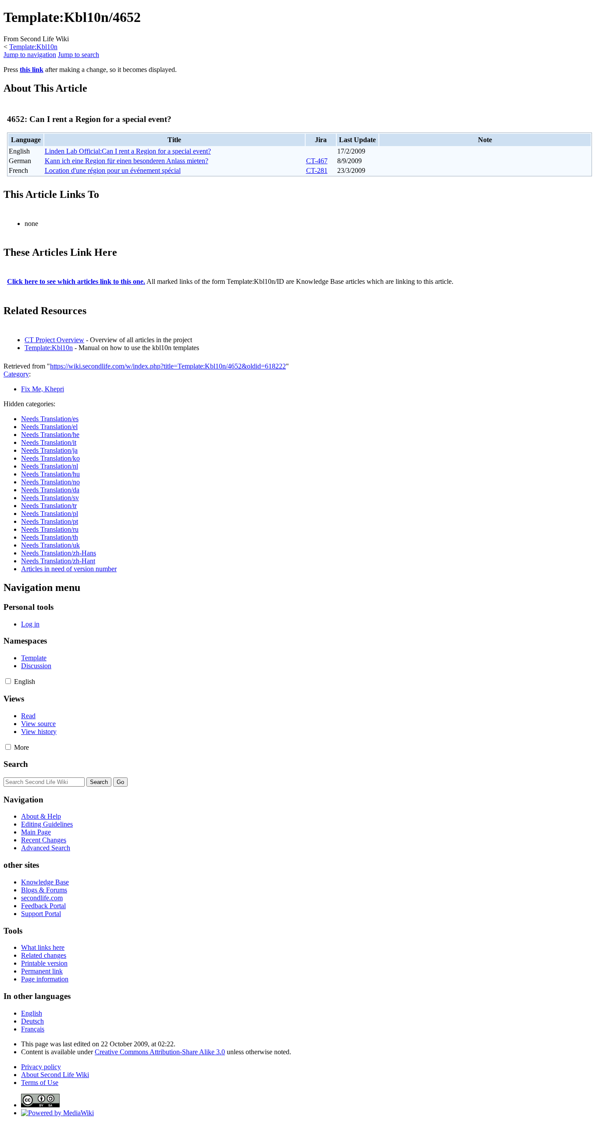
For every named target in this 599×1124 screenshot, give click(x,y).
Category (16, 374)
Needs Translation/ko (50, 458)
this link (31, 69)
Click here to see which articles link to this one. (76, 281)
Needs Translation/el (49, 426)
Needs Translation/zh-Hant (58, 561)
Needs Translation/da (50, 490)
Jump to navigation (30, 54)
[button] (8, 681)
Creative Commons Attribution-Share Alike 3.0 (160, 1052)
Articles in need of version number (69, 569)
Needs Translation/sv (50, 497)
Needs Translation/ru (49, 529)
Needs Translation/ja (49, 450)
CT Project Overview (54, 340)
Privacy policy (41, 1066)
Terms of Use (39, 1082)
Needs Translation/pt (49, 521)
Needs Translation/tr (49, 505)
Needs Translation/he (50, 434)
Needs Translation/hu (50, 474)
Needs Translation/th (49, 537)
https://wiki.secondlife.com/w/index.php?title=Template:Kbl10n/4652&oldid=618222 (168, 366)
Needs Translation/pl (49, 513)
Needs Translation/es (49, 418)
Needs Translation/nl (49, 466)
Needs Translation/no (50, 482)
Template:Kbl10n (33, 46)
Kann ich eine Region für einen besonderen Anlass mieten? (126, 161)
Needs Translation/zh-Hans (58, 553)
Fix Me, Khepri (42, 389)
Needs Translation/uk (50, 545)
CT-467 (317, 161)
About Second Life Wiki (55, 1074)
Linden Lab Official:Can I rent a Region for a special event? (128, 151)
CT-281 (317, 170)
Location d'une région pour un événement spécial (113, 170)
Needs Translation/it (48, 442)
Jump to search (78, 54)
